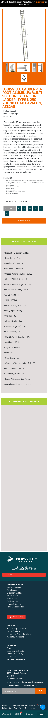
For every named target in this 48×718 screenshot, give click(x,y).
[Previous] (20, 35)
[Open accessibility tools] (43, 707)
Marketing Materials (15, 637)
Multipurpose (12, 601)
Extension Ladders (14, 593)
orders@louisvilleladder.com (32, 682)
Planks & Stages (14, 604)
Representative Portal (16, 659)
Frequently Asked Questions (19, 634)
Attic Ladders (12, 595)
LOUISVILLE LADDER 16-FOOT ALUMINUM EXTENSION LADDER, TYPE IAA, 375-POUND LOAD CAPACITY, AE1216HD (19, 455)
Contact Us (11, 656)
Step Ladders (12, 590)
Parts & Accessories (15, 607)
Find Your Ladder (14, 587)
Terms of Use (30, 708)
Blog (9, 648)
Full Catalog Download (16, 628)
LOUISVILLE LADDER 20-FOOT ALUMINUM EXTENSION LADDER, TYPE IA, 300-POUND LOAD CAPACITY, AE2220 (19, 518)
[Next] (27, 35)
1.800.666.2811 (13, 682)
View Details (18, 474)
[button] (24, 221)
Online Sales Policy (15, 654)
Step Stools (12, 598)
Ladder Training (13, 631)
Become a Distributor (16, 651)
